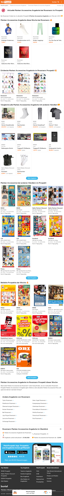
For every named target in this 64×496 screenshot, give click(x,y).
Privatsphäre (40, 482)
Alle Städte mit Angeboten (25, 480)
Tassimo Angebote (26, 471)
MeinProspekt (4, 5)
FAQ (37, 471)
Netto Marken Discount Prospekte (8, 475)
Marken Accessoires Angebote (18, 5)
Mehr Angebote (32, 178)
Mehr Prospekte (32, 278)
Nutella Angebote (25, 474)
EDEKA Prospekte (6, 478)
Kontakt (49, 478)
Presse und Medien (52, 476)
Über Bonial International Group (54, 472)
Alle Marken (4, 481)
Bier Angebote (24, 476)
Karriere (49, 481)
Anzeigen (59, 5)
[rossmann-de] (3, 10)
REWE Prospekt (5, 471)
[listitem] (8, 33)
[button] (61, 2)
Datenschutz (40, 479)
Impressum (39, 476)
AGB (37, 474)
